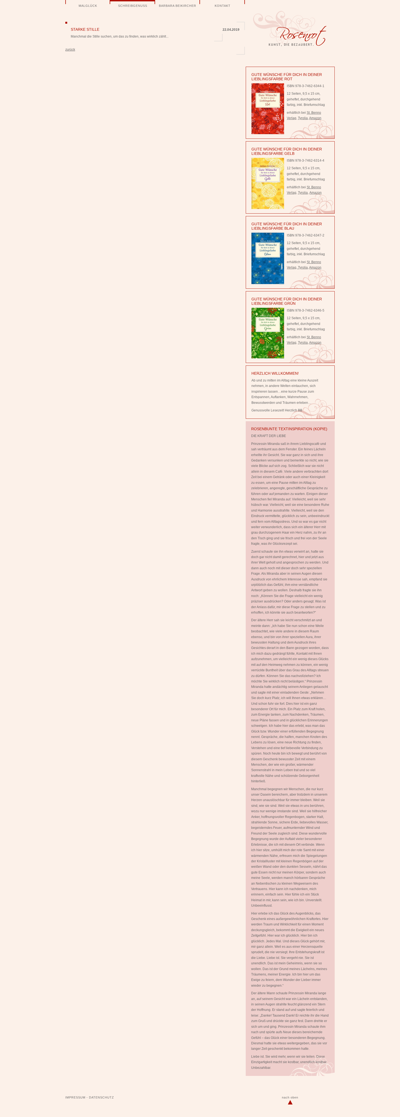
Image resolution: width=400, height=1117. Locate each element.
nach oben (290, 1097)
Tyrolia (303, 118)
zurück (70, 49)
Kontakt (222, 5)
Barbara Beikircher (177, 5)
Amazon (315, 118)
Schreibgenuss (132, 5)
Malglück (88, 5)
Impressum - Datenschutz (89, 1097)
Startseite (290, 28)
